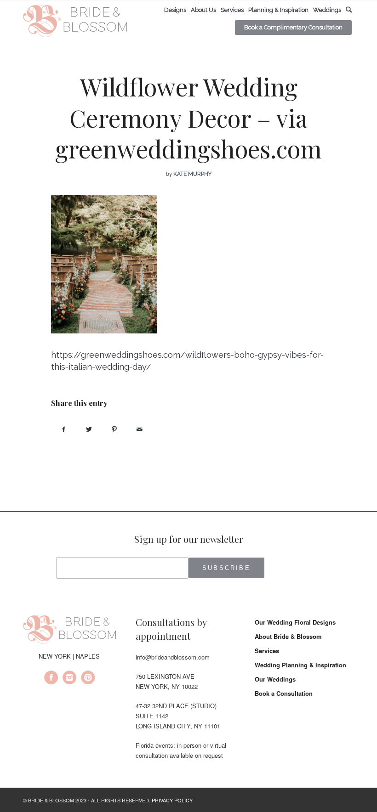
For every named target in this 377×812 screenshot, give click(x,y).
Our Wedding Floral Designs (295, 622)
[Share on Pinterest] (114, 429)
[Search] (348, 10)
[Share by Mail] (139, 429)
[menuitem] (175, 10)
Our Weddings (275, 679)
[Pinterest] (88, 679)
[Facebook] (51, 679)
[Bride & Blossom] (69, 631)
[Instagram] (69, 679)
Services (267, 650)
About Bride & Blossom (288, 636)
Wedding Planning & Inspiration (300, 664)
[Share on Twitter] (89, 429)
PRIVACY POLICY (172, 800)
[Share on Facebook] (63, 429)
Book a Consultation (284, 693)
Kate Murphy (192, 174)
